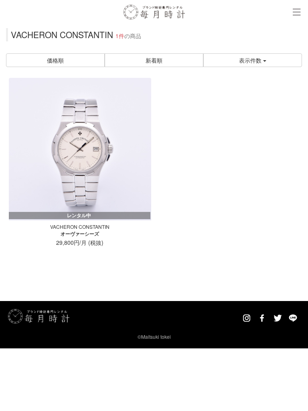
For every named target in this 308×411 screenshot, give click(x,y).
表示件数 (251, 60)
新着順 (154, 60)
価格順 (55, 60)
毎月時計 (154, 11)
